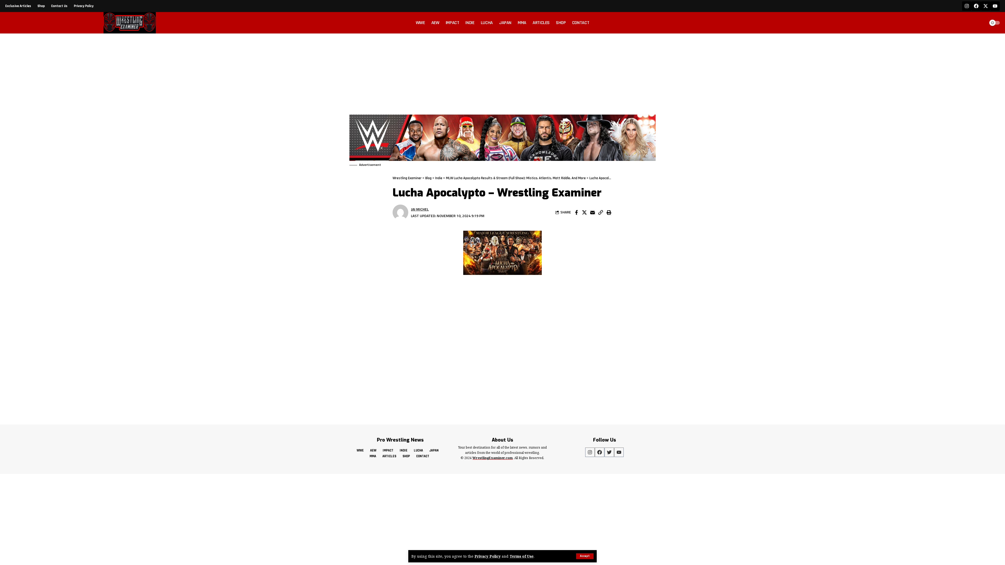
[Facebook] (976, 6)
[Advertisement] (502, 72)
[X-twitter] (985, 6)
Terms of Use (522, 556)
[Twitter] (609, 452)
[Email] (592, 212)
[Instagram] (967, 6)
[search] (980, 23)
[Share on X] (584, 212)
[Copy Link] (600, 212)
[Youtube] (995, 6)
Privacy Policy (487, 556)
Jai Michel (420, 209)
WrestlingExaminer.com (492, 458)
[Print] (608, 212)
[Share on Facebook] (576, 212)
